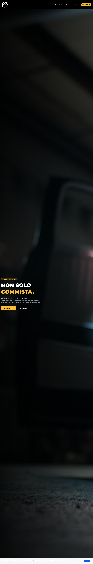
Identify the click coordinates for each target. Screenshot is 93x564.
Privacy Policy (6, 562)
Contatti (76, 4)
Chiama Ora (25, 308)
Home (55, 4)
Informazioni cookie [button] (77, 561)
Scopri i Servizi (7, 308)
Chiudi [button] (87, 561)
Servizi (61, 4)
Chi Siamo (68, 4)
